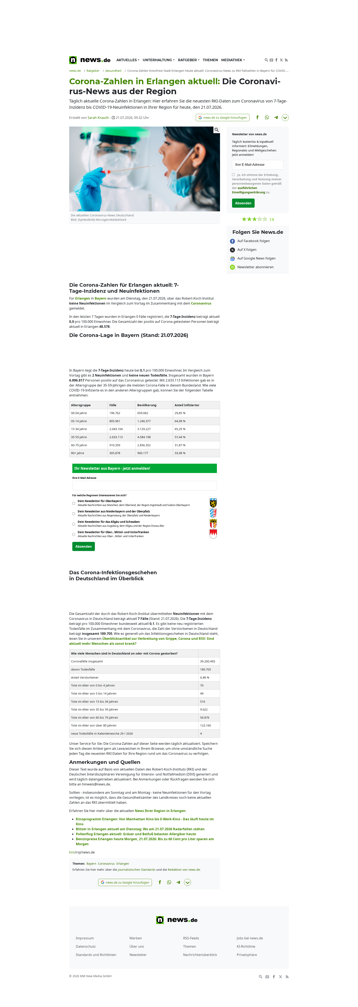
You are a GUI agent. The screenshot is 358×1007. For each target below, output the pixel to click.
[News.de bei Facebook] (276, 59)
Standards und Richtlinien (96, 954)
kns (72, 852)
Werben (135, 938)
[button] (222, 117)
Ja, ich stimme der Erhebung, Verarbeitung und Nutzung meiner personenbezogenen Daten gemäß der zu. (257, 183)
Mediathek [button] (232, 60)
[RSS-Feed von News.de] (286, 59)
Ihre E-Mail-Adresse (85, 478)
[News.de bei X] (281, 59)
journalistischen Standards (136, 870)
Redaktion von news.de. (184, 870)
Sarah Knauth (98, 117)
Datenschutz (86, 946)
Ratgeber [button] (188, 60)
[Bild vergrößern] (216, 130)
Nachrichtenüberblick (200, 954)
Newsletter (138, 954)
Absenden (83, 546)
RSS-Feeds (191, 938)
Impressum (85, 938)
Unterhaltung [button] (158, 60)
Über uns (136, 946)
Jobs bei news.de (250, 938)
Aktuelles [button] (127, 60)
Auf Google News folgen (256, 258)
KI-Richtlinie (246, 946)
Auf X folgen (246, 249)
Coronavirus (106, 864)
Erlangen (122, 864)
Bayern (91, 864)
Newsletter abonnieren (255, 267)
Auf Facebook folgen (253, 241)
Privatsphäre (247, 954)
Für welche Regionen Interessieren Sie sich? (101, 495)
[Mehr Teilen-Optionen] (285, 117)
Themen (210, 60)
